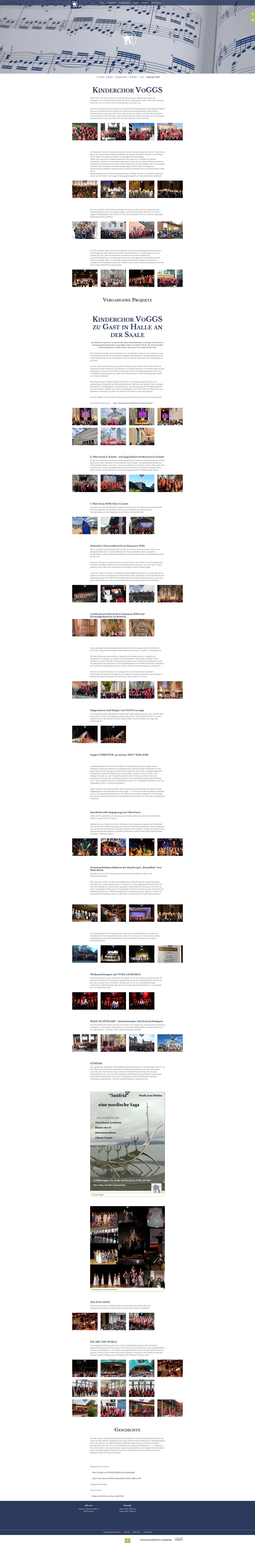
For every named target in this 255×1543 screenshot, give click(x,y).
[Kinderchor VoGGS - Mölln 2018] (141, 230)
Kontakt (126, 1532)
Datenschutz (148, 1532)
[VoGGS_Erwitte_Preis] (85, 483)
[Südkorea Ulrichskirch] (170, 416)
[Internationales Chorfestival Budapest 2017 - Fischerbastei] (170, 1043)
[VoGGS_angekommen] (113, 690)
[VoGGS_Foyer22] (113, 1408)
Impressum (136, 1532)
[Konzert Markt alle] (85, 436)
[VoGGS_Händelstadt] (113, 416)
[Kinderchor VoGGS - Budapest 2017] (113, 131)
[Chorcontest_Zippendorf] (113, 525)
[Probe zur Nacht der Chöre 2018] (113, 278)
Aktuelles (145, 3)
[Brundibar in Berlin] (85, 954)
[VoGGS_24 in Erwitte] (113, 483)
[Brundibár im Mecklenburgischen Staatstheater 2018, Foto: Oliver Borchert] (170, 189)
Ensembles (133, 77)
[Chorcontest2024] (141, 525)
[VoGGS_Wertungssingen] (85, 593)
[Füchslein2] (85, 734)
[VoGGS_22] (141, 690)
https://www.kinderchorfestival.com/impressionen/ (133, 403)
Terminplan (253, 14)
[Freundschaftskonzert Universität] (141, 436)
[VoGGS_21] (85, 1388)
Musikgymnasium (124, 3)
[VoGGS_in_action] (85, 690)
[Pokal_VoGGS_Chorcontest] (85, 525)
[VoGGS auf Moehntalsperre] (141, 483)
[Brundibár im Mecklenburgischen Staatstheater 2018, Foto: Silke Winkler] (85, 189)
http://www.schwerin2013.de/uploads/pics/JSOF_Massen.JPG (116, 1478)
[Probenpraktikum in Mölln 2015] (170, 230)
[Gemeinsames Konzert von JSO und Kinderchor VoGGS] (85, 1321)
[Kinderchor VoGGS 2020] (85, 131)
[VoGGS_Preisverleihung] (113, 593)
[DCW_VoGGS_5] (141, 593)
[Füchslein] (113, 734)
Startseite (109, 77)
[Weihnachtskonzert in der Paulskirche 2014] (85, 278)
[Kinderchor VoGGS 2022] (170, 131)
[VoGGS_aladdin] (85, 1408)
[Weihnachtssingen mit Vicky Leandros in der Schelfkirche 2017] (85, 1001)
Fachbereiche (111, 3)
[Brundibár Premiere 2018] (85, 913)
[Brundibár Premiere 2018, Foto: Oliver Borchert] (113, 913)
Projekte (136, 3)
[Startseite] (90, 4)
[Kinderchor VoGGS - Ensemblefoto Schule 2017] (141, 131)
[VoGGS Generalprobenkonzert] (170, 483)
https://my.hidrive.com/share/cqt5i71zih (108, 1496)
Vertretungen (253, 20)
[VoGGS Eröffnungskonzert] (141, 416)
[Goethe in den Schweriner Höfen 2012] (170, 278)
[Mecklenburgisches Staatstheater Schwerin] (113, 1321)
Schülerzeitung (156, 3)
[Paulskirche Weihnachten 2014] (141, 278)
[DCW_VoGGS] (170, 593)
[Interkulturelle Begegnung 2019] (85, 847)
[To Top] (127, 1539)
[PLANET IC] (177, 1540)
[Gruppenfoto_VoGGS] (113, 436)
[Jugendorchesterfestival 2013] (85, 1368)
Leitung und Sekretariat (112, 1532)
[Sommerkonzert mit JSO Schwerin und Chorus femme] (141, 1321)
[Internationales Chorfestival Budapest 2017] (85, 1043)
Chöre (142, 77)
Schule (102, 3)
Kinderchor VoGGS (153, 77)
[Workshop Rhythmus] (85, 416)
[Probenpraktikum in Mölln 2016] (85, 230)
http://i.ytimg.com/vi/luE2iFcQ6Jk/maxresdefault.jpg (113, 1472)
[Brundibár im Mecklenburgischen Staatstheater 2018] (113, 189)
